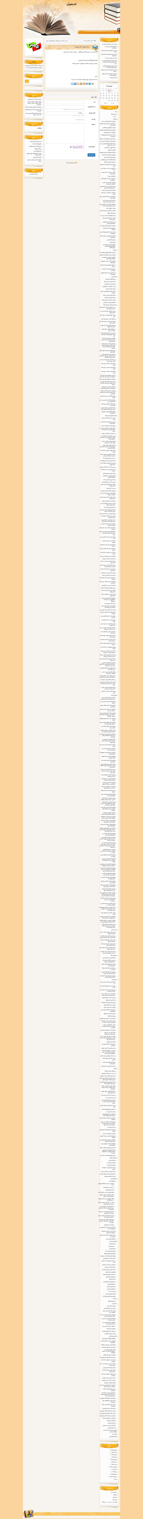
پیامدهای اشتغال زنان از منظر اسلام (108, 680)
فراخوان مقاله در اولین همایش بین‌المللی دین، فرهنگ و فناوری (108, 783)
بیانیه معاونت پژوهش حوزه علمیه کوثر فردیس (108, 404)
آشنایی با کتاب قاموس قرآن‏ (109, 1005)
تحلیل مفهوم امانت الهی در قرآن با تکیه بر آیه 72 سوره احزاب (108, 688)
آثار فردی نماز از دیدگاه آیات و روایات (107, 556)
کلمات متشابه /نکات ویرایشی (109, 1368)
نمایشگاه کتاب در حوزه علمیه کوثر (108, 319)
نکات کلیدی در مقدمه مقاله (109, 281)
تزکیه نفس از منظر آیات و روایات (108, 501)
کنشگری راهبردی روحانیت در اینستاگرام (111, 47)
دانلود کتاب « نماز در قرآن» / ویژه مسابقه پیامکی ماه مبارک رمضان (108, 994)
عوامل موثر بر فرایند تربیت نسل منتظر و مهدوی (107, 528)
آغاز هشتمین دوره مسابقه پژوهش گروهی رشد (108, 273)
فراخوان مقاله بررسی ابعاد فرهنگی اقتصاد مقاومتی (108, 757)
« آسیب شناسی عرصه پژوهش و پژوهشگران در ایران (57, 41)
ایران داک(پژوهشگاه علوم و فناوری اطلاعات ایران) (34, 154)
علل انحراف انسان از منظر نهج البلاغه (107, 461)
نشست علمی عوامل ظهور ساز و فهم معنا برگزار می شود (108, 940)
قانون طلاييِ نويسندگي (110, 1294)
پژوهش (115, 119)
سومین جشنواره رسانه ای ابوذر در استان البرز (108, 269)
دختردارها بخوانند (111, 1301)
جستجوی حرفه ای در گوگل (109, 162)
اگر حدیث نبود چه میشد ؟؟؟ (111, 58)
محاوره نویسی (112, 1249)
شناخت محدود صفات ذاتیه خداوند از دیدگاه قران (107, 569)
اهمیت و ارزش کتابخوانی (110, 1334)
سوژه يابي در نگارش (111, 1286)
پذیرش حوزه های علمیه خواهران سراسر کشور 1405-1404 (110, 66)
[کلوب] (81, 84)
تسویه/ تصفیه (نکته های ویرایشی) (107, 1357)
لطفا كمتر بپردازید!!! (111, 1420)
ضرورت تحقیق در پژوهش (109, 1176)
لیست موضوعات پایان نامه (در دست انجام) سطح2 (107, 312)
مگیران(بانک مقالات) (37, 144)
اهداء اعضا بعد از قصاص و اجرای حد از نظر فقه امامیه (107, 640)
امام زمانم (115, 1497)
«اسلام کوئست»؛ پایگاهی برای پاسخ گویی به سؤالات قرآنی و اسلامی (107, 1079)
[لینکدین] (75, 84)
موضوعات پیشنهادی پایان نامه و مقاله (107, 379)
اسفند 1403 (114, 1455)
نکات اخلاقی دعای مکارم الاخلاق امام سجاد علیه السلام (107, 668)
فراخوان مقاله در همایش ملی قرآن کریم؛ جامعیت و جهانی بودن (108, 821)
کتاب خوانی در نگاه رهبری (110, 147)
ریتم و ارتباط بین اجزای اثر (110, 1267)
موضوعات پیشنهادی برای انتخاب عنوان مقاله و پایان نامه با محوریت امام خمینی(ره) (108, 340)
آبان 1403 (114, 1457)
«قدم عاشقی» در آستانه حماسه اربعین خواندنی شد (107, 1235)
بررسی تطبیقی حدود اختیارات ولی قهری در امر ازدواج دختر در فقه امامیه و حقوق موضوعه (107, 437)
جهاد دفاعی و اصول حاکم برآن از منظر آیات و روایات (107, 659)
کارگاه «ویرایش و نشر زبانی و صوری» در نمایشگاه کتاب (106, 1199)
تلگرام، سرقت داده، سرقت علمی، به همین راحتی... (108, 173)
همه (116, 111)
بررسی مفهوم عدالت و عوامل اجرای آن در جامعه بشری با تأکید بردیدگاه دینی (107, 676)
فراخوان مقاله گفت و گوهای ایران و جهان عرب (108, 855)
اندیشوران (71, 4)
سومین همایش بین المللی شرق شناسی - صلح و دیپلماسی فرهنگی (108, 798)
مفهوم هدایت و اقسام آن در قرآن (108, 426)
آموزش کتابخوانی (111, 150)
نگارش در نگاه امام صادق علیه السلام (107, 211)
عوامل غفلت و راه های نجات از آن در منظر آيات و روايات (107, 494)
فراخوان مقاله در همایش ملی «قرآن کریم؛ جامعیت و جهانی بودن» (108, 885)
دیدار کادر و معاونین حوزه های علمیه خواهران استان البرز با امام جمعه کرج (107, 376)
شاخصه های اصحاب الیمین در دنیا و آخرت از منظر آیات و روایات (107, 628)
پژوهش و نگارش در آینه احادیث (108, 155)
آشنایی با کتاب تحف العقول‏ (109, 1013)
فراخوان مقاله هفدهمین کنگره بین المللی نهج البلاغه (108, 878)
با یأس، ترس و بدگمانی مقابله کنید (109, 44)
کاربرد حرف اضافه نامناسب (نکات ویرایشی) (108, 1405)
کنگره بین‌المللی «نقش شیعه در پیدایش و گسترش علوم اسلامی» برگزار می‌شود (108, 741)
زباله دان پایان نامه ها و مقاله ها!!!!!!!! (109, 228)
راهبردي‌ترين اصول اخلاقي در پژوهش (107, 130)
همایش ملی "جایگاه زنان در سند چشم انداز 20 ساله (108, 749)
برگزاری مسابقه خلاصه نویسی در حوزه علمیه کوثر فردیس (107, 400)
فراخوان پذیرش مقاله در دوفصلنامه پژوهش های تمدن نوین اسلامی (108, 817)
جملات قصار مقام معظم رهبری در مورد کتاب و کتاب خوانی (107, 144)
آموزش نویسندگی (113, 1241)
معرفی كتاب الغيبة (111, 1016)
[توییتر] (72, 84)
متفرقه (115, 1068)
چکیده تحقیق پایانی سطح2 (111, 415)
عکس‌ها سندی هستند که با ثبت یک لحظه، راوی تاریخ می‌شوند (107, 1315)
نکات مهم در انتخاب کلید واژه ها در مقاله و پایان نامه (108, 516)
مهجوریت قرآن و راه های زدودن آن (108, 491)
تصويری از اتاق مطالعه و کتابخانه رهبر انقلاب (107, 1130)
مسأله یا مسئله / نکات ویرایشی (108, 1380)
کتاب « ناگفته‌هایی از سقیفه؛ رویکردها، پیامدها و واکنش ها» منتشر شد (108, 1026)
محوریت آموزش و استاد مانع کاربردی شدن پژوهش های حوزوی (107, 187)
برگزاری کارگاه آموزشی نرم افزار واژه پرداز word (108, 412)
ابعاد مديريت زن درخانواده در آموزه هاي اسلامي (108, 595)
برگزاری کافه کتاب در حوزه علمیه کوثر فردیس (107, 396)
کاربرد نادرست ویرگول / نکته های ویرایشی (108, 1360)
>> (105, 103)
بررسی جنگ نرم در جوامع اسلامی (108, 482)
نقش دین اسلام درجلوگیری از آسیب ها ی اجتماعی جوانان (107, 504)
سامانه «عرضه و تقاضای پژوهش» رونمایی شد (108, 135)
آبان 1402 (115, 1469)
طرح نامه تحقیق (113, 1158)
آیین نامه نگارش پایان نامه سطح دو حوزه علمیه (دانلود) (107, 326)
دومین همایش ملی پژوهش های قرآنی (108, 913)
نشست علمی (114, 930)
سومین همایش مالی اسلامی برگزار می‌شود (108, 791)
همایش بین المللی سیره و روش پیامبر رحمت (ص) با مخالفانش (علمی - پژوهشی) (107, 735)
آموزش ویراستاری (113, 1336)
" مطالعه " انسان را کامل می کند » (90, 41)
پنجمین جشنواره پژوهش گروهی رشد (107, 252)
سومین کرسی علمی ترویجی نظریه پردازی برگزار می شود (108, 944)
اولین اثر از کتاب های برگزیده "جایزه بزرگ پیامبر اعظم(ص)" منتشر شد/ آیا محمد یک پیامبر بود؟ (107, 1038)
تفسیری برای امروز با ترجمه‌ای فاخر (108, 1066)
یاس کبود (115, 1499)
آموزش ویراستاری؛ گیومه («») (109, 1296)
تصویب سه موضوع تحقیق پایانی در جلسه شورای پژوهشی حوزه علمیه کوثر (107, 334)
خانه (113, 32)
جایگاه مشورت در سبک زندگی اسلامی (107, 514)
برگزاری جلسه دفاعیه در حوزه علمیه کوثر (108, 364)
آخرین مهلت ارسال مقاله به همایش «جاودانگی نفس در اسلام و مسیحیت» (107, 899)
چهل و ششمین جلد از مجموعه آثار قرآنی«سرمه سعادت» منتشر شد (108, 1021)
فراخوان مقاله (114, 695)
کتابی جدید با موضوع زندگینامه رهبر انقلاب (107, 986)
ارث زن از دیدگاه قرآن (111, 488)
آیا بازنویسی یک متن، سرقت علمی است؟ (108, 169)
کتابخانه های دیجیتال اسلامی (109, 958)
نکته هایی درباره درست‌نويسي (109, 1425)
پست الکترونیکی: (91, 107)
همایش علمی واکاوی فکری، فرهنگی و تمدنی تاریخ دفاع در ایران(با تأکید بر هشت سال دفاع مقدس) (107, 829)
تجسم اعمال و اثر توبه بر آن (109, 507)
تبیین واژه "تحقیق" (111, 213)
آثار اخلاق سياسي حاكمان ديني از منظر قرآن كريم (107, 582)
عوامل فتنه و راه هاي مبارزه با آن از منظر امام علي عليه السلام (108, 606)
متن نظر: (93, 124)
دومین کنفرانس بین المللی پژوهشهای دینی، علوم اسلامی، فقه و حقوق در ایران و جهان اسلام (107, 909)
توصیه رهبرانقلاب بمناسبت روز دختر (108, 215)
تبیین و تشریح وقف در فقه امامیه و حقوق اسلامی (108, 422)
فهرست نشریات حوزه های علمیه (108, 300)
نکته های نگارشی (111, 1428)
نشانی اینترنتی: (92, 113)
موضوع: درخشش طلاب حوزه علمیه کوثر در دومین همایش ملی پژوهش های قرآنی (107, 392)
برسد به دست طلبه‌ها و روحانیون (108, 1073)
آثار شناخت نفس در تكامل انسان (108, 585)
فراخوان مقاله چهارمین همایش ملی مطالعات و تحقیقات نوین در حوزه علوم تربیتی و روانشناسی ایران (108, 869)
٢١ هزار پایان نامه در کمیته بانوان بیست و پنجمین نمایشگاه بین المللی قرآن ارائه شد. (106, 1208)
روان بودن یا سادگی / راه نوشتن (108, 1265)
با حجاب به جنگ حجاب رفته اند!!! (108, 1095)
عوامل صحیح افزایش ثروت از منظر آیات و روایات (108, 485)
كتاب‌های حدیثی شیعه (110, 1000)
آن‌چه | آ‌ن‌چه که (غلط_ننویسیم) (108, 1347)
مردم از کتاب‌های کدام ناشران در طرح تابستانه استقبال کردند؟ (106, 1216)
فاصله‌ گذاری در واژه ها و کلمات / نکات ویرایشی (108, 1370)
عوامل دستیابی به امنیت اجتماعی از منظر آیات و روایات (108, 524)
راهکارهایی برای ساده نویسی (109, 302)
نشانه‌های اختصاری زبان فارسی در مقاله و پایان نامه (108, 1319)
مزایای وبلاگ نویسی (111, 240)
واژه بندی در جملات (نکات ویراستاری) (107, 1416)
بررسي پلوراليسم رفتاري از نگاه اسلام (108, 588)
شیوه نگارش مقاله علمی (110, 279)
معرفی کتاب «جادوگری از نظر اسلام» (107, 1030)
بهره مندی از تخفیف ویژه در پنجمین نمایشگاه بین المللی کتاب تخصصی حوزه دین (106, 1221)
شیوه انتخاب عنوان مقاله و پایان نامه (107, 141)
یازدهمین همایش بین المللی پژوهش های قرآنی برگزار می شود (108, 813)
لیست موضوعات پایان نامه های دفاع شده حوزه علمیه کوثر (107, 308)
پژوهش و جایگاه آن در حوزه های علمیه (108, 193)
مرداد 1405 (114, 1452)
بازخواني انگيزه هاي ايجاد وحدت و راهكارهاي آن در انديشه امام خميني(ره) (108, 599)
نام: (94, 102)
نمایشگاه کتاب (114, 1179)
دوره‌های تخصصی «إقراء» (109, 1071)
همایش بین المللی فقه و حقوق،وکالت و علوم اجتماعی (107, 753)
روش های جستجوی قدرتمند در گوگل (107, 139)
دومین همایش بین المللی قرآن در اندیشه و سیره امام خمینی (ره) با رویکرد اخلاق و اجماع (108, 926)
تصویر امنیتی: (91, 146)
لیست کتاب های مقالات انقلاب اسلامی (108, 1059)
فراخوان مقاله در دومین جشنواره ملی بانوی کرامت (107, 261)
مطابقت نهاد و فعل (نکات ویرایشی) (107, 1398)
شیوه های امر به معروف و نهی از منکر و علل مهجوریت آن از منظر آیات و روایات (107, 429)
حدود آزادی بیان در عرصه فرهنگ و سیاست (108, 470)
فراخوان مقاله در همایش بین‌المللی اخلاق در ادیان (108, 881)
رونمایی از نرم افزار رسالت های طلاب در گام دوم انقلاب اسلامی (107, 976)
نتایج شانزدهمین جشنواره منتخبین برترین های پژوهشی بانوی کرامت (108, 408)
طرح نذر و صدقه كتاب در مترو (109, 1133)
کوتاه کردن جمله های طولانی (109, 1355)
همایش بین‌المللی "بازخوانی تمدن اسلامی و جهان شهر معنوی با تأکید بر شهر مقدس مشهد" (107, 839)
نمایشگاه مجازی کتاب (110, 1239)
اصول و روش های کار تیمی (109, 157)
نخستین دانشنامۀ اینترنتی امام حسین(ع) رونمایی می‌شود (109, 961)
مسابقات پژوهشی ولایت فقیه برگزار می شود (107, 265)
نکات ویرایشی (112, 1244)
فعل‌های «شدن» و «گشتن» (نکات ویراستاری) (108, 1341)
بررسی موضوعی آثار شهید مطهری (108, 1048)
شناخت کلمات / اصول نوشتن (109, 1258)
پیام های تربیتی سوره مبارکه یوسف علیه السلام (108, 632)
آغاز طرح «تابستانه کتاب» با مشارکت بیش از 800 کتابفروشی (106, 1212)
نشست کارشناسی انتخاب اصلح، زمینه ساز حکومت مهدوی (107, 948)
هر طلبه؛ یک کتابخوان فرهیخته (108, 1331)
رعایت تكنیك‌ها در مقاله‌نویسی (109, 286)
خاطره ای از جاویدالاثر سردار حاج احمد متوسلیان (107, 1118)
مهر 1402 (115, 1472)
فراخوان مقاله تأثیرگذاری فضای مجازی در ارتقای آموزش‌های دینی (107, 723)
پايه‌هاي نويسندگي (111, 1289)
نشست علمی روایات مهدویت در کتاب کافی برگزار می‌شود (107, 932)
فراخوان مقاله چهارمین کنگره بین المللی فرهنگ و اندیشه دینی (108, 874)
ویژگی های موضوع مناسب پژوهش (107, 1256)
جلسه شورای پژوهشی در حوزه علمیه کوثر (107, 315)
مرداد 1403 (114, 1462)
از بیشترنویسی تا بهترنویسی (109, 1282)
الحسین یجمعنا (113, 78)
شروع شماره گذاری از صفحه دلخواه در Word (107, 1136)
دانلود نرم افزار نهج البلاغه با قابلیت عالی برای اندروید (108, 964)
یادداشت (115, 1299)
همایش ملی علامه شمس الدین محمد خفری (107, 745)
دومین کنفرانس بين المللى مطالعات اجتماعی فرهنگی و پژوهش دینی (108, 731)
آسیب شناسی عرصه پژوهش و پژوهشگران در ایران (108, 222)
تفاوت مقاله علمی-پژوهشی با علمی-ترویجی (107, 292)
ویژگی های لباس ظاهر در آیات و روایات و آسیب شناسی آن (108, 442)
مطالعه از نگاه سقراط (111, 1329)
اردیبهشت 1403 (113, 1467)
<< (113, 103)
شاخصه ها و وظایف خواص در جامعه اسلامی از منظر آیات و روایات (107, 655)
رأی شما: (93, 119)
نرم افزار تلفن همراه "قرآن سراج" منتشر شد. (108, 968)
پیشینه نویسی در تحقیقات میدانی (108, 1171)
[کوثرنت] (92, 84)
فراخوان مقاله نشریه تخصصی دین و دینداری (107, 702)
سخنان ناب (114, 1303)
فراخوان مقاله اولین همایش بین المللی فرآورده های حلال (108, 834)
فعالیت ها (114, 1434)
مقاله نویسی (114, 277)
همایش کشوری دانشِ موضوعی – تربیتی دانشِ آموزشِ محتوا (108, 889)
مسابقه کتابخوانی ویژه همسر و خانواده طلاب (108, 1063)
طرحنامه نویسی (112, 1160)
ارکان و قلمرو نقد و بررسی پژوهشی (108, 160)
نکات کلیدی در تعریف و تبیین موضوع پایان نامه (33, 110)
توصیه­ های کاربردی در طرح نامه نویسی (108, 1168)
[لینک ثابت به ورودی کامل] (96, 52)
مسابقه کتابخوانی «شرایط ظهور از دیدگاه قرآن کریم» (108, 1092)
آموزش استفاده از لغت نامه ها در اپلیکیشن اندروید (110, 1431)
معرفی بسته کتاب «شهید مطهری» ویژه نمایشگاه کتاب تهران (107, 1195)
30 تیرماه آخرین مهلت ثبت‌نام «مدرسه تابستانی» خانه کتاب (109, 201)
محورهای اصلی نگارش (110, 1277)
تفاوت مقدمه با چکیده (110, 289)
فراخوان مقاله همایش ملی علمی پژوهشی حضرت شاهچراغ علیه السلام (108, 860)
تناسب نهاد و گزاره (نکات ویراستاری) (107, 1413)
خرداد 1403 (114, 1464)
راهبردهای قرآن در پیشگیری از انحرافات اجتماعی (109, 476)
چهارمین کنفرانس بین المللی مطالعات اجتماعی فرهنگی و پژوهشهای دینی (107, 921)
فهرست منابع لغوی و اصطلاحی (109, 127)
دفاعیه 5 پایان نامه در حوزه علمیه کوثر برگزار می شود (107, 322)
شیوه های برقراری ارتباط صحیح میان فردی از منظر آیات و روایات (107, 510)
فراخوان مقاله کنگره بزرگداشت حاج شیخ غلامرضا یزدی (108, 795)
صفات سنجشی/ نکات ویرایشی (108, 1378)
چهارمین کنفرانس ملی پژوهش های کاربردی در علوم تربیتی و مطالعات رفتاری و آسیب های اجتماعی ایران (107, 894)
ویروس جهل (112, 242)
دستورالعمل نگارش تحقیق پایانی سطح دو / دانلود (108, 329)
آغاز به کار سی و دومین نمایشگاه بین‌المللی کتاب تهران (108, 1232)
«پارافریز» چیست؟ (111, 176)
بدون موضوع (114, 114)
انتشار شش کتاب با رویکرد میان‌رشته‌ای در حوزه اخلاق (109, 1033)
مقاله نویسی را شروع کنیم (110, 284)
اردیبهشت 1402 (113, 1477)
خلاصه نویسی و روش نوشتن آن (108, 1269)
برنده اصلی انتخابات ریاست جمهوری (107, 1076)
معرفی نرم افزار (114, 955)
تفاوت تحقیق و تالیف (110, 208)
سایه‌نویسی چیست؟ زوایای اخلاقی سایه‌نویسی (108, 179)
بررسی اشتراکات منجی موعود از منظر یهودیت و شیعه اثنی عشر (107, 565)
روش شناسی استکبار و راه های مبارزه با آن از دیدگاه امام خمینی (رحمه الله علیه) (107, 683)
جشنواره (115, 250)
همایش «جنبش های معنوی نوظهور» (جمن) (107, 719)
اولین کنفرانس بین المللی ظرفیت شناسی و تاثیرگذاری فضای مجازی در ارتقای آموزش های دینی (107, 803)
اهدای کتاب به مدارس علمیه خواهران (107, 1018)
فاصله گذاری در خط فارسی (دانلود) (108, 1345)
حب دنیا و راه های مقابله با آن (109, 458)
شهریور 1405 (109, 86)
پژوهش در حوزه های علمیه (109, 132)
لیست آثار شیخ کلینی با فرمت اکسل (107, 1056)
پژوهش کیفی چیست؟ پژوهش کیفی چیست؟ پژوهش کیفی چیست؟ (107, 205)
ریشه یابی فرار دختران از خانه (109, 480)
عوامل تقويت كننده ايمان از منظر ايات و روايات (107, 612)
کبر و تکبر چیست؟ (111, 1127)
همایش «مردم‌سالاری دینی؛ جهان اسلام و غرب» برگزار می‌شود (108, 787)
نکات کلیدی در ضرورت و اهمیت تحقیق (108, 541)
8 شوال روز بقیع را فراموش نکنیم (108, 1109)
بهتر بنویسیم (111, 1246)
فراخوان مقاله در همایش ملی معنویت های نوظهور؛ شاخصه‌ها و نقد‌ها (107, 917)
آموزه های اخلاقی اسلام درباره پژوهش (107, 152)
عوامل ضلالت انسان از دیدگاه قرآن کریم (108, 692)
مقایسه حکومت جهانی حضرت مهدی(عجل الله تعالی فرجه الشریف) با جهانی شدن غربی (107, 446)
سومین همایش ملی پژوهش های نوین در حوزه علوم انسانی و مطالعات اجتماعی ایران (107, 765)
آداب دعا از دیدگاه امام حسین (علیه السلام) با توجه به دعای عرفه (108, 651)
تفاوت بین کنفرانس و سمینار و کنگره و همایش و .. (107, 236)
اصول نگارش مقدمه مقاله (110, 297)
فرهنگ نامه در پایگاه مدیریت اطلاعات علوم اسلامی (107, 124)
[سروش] (87, 84)
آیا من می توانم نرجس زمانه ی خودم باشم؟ (109, 51)
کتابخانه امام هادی (37, 157)
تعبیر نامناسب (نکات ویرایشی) (109, 1408)
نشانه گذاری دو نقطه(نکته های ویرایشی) (108, 1401)
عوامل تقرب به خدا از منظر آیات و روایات (108, 620)
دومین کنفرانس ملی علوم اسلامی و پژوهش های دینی (108, 904)
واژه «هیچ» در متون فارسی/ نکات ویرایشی (108, 1374)
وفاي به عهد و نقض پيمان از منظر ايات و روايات (108, 591)
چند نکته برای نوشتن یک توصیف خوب (108, 1261)
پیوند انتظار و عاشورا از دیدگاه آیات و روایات (107, 451)
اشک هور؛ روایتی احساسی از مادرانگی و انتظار (109, 70)
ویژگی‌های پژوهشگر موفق (109, 1253)
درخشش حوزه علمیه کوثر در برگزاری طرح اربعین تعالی (109, 74)
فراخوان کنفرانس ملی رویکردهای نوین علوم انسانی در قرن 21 (108, 779)
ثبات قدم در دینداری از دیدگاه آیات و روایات (107, 553)
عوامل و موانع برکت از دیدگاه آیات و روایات (108, 647)
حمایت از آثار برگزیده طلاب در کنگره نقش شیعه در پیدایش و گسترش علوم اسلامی (108, 771)
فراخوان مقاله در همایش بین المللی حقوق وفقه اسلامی (108, 825)
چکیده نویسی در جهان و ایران (109, 473)
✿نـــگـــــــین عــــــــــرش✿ (110, 1502)
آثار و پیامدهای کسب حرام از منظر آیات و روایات (108, 624)
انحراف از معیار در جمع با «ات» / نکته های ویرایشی (107, 1364)
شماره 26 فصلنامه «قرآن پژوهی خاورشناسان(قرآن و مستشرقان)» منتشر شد (108, 1151)
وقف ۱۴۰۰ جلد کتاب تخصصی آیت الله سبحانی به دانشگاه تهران (106, 1203)
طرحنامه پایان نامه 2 (111, 1165)
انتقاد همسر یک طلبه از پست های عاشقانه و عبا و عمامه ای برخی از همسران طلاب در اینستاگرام (108, 1123)
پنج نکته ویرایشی (111, 1423)
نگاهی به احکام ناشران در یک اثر (108, 121)
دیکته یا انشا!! (112, 1279)
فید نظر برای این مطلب (71, 163)
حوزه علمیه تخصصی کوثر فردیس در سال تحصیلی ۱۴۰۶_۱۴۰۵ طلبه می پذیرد (109, 62)
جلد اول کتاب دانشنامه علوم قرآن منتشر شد (108, 1045)
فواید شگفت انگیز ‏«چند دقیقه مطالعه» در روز (109, 1311)
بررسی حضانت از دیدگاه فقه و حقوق (107, 467)
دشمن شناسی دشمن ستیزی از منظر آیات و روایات (107, 497)
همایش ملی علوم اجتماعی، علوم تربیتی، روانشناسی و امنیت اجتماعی (108, 698)
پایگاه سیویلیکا (38, 149)
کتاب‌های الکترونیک (109, 1190)
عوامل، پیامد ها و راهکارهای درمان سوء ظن (108, 616)
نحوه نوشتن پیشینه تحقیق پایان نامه (107, 1174)
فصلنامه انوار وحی (113, 1436)
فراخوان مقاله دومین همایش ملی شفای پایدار (108, 761)
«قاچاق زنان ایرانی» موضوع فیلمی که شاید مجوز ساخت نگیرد (107, 1140)
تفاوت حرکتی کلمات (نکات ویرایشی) (107, 1411)
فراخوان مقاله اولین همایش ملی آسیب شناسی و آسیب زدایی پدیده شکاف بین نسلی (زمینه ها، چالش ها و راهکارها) (107, 845)
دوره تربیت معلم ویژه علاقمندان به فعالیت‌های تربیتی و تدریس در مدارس (108, 1101)
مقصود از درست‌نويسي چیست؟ (108, 1418)
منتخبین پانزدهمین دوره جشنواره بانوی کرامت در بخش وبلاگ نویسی (108, 387)
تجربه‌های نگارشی (111, 1284)
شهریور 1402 (114, 1474)
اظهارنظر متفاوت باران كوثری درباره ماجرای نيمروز (108, 1144)
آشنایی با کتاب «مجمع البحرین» (108, 998)
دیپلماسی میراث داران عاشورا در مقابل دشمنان (107, 549)
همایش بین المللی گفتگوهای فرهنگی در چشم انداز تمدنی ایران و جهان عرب (108, 851)
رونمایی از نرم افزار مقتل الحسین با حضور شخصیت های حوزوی (108, 972)
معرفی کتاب (114, 979)
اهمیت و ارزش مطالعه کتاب (109, 1308)
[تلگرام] (90, 84)
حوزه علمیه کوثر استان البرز (35, 141)
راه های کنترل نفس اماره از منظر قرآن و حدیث (107, 545)
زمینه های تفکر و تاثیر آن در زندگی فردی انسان (108, 562)
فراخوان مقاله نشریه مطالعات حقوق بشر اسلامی (108, 706)
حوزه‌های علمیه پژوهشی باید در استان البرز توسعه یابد (108, 1323)
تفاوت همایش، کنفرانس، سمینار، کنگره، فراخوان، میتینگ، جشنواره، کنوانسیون (108, 1087)
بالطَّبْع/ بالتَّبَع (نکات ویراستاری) (108, 1338)
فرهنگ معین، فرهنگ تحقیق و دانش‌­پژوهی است (107, 197)
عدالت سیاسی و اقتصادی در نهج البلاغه (108, 418)
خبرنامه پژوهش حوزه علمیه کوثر (110, 305)
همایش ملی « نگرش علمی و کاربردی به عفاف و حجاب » (107, 710)
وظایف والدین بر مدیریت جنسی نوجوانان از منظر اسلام (108, 672)
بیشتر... (115, 1479)
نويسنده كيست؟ (111, 1291)
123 (114, 116)
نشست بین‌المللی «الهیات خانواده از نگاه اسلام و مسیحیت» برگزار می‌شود (107, 936)
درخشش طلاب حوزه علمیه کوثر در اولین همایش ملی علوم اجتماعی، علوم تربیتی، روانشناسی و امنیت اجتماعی (108, 346)
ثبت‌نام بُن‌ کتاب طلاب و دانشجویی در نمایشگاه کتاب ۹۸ (107, 1228)
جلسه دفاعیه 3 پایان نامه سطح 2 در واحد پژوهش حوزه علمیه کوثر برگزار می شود (107, 383)
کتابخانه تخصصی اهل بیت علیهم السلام (34, 160)
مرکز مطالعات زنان (37, 151)
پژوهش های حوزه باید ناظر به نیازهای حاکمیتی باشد (108, 183)
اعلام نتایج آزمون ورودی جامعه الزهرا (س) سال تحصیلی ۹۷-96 (107, 1082)
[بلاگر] (78, 84)
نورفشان (115, 1495)
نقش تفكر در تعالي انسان (110, 603)
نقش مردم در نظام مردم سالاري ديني (107, 610)
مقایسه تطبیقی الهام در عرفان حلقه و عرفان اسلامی (107, 636)
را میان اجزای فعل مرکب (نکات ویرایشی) (109, 1389)
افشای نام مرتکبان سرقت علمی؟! (108, 190)
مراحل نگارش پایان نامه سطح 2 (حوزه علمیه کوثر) (107, 351)
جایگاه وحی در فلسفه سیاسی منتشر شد (107, 982)
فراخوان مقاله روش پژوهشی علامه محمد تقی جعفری (108, 775)
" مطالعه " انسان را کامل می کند (108, 1326)
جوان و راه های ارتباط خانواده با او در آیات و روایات (107, 463)
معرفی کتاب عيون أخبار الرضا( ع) (108, 1002)
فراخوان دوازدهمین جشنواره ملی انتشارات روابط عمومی (108, 258)
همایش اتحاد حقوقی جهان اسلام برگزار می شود (108, 727)
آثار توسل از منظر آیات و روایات (108, 559)
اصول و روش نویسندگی (110, 1251)
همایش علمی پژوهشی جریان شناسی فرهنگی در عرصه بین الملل (107, 1385)
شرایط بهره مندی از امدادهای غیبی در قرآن (107, 537)
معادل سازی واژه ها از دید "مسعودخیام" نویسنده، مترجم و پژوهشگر (108, 1351)
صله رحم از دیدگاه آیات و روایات (108, 575)
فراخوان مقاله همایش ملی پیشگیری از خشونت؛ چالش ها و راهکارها (107, 864)
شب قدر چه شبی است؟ (110, 1098)
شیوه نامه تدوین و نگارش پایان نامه (107, 226)
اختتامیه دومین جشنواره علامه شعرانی (107, 255)
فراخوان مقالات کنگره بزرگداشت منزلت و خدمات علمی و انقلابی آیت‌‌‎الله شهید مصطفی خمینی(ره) (107, 714)
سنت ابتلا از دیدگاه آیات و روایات (108, 433)
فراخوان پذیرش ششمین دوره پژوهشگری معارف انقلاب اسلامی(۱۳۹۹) (109, 246)
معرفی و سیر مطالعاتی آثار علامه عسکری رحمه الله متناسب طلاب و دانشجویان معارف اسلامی (108, 1052)
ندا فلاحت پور (114, 1492)
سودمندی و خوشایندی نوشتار (109, 1274)
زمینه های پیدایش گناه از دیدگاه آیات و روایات (107, 578)
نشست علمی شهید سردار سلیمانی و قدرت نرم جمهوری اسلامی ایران (107, 952)
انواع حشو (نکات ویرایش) (109, 1383)
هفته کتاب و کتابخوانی (109, 1225)
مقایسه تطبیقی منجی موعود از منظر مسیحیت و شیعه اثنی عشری (107, 455)
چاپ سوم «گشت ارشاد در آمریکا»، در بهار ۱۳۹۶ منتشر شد (107, 990)
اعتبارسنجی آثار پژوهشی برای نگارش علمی (107, 165)
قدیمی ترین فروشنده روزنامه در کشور (107, 1148)
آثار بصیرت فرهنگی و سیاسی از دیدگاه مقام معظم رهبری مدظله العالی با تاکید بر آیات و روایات (107, 664)
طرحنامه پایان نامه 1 (111, 1163)
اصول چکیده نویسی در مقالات (109, 295)
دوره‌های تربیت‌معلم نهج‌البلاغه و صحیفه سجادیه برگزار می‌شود (108, 1114)
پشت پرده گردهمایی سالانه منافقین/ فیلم (107, 1106)
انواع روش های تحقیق (110, 1272)
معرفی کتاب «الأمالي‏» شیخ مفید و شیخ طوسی (108, 1010)
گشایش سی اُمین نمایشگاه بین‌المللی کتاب (106, 1184)
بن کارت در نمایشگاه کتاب (108, 1187)
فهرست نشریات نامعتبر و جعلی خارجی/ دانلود (108, 218)
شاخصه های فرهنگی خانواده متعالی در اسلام (107, 644)
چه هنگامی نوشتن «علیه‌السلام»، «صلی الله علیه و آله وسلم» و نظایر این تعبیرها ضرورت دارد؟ (108, 1394)
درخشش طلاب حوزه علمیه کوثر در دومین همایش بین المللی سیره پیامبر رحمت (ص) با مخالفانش (107, 356)
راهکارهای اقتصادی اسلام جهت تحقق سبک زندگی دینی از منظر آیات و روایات (107, 533)
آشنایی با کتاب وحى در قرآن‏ (109, 1007)
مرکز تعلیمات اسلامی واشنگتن (35, 146)
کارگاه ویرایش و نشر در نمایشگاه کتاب (106, 1192)
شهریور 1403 (114, 1459)
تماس (109, 32)
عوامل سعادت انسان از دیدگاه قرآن (108, 573)
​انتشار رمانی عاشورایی (110, 1042)
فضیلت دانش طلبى (111, 1306)
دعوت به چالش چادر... (110, 1112)
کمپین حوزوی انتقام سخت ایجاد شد (107, 1155)
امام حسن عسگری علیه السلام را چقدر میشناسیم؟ (109, 55)
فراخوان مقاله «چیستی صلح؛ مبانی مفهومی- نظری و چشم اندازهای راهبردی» (108, 809)
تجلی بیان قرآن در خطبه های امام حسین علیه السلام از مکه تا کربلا (108, 520)
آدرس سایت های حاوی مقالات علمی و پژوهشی (107, 232)
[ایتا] (84, 84)
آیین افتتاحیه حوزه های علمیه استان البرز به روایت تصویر (107, 360)
